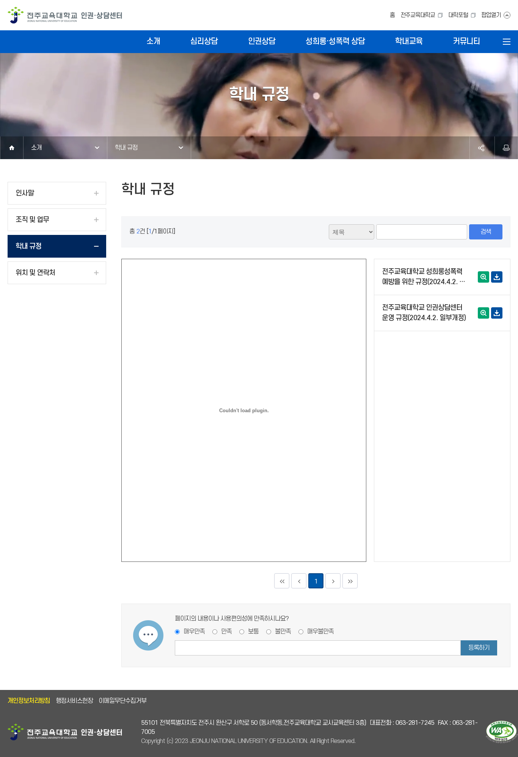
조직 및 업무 (32, 220)
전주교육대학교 (417, 15)
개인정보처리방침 (29, 701)
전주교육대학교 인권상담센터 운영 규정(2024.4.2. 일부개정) (424, 313)
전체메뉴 (506, 42)
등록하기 (479, 647)
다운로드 (496, 277)
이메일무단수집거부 (122, 701)
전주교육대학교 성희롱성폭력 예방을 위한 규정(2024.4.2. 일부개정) (423, 277)
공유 (481, 147)
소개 (36, 147)
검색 (485, 231)
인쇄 (506, 147)
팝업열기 (491, 15)
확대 (483, 277)
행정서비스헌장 (74, 701)
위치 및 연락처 (35, 273)
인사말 (25, 193)
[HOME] (11, 147)
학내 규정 (126, 147)
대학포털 (458, 15)
